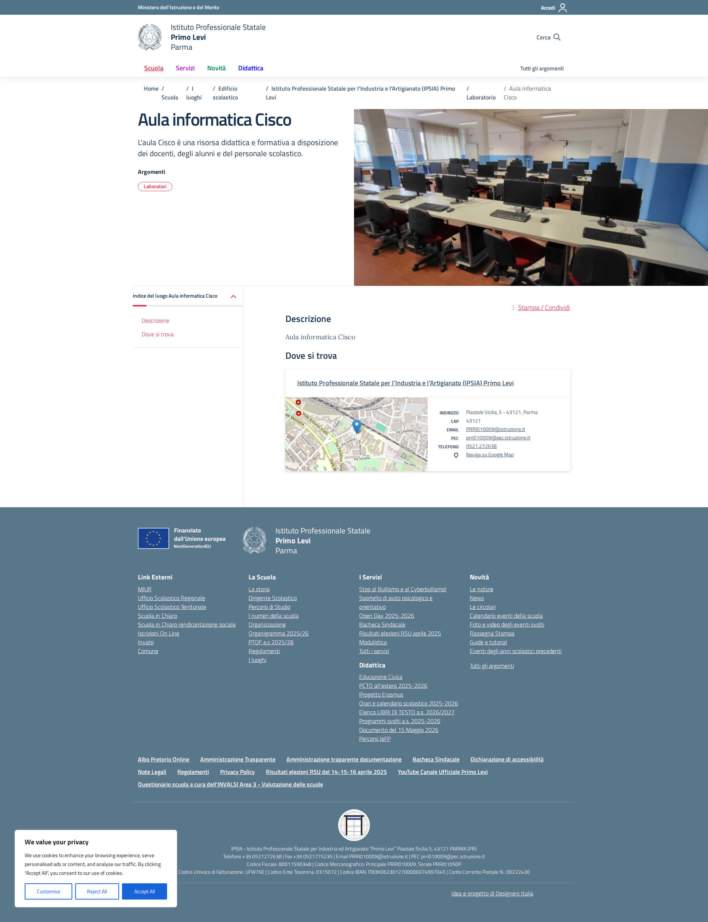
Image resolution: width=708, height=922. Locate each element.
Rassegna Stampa (492, 633)
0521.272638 (481, 446)
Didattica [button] (250, 68)
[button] (188, 296)
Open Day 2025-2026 (386, 615)
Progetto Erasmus (381, 694)
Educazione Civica (380, 676)
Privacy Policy (237, 771)
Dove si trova (158, 334)
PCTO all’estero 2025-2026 (393, 685)
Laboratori (155, 186)
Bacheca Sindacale (382, 624)
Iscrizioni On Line (158, 633)
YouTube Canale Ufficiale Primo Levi (443, 771)
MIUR (145, 589)
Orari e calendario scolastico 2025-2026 (408, 703)
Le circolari (483, 606)
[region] (96, 868)
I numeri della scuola (274, 615)
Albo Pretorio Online (163, 759)
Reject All (97, 891)
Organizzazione (267, 624)
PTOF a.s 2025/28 (271, 642)
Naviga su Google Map (490, 454)
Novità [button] (216, 68)
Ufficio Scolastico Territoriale (172, 606)
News (477, 597)
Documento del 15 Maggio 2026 (398, 729)
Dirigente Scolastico (273, 597)
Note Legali (152, 771)
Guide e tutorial (488, 642)
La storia (259, 589)
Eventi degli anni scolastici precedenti (516, 650)
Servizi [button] (185, 68)
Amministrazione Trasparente (237, 759)
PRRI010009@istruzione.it (495, 429)
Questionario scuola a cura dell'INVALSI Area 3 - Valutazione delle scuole (230, 784)
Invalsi (146, 642)
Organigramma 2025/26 (279, 633)
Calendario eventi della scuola (506, 615)
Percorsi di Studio (269, 606)
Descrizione (155, 320)
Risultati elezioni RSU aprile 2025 (400, 633)
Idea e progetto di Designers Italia (492, 893)
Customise (48, 891)
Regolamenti (264, 650)
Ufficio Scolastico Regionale (171, 597)
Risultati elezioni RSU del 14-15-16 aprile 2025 (326, 771)
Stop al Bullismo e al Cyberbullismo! (403, 589)
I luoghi (257, 659)
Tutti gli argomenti (542, 68)
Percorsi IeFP (375, 738)
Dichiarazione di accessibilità (507, 759)
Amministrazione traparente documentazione (344, 759)
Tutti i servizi (374, 650)
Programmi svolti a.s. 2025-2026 (399, 720)
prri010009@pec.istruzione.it (498, 437)
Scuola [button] (153, 68)
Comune (148, 650)
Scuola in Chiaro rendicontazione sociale (187, 624)
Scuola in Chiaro (157, 615)
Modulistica (373, 642)
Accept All (144, 891)
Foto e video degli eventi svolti (507, 624)
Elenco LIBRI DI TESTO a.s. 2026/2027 (407, 712)
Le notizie (481, 589)
